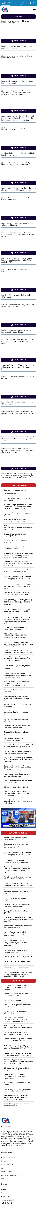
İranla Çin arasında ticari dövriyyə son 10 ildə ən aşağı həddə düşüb (17, 331)
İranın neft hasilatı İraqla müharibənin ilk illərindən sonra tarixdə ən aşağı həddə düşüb (17, 439)
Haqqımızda (5, 1193)
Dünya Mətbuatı (7, 1164)
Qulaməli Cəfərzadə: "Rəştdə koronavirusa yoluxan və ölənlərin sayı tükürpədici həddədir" (18, 367)
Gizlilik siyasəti (6, 1196)
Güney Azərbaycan (8, 1157)
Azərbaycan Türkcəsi (6, 3)
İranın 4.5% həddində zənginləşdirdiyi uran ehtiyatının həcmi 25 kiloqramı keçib (18, 189)
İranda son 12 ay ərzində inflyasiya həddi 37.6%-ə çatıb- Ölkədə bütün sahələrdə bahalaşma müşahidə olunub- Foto (17, 118)
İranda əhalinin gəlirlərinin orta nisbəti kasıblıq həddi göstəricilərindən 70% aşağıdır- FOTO (16, 260)
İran (2, 1179)
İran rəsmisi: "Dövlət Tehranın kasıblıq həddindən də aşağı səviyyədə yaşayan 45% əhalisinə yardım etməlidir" (17, 476)
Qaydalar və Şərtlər (8, 1200)
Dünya (3, 1161)
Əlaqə (3, 1189)
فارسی (22, 3)
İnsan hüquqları (7, 1172)
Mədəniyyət (5, 1168)
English (32, 3)
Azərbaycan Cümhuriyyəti (10, 1175)
